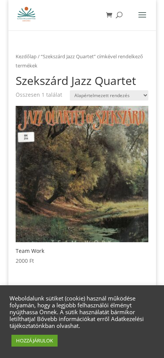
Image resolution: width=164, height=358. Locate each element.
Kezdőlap (26, 56)
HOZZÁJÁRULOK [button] (34, 340)
